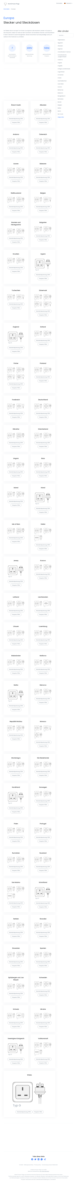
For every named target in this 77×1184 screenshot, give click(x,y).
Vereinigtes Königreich (16, 1038)
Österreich (43, 134)
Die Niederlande (43, 758)
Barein (59, 102)
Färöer (16, 363)
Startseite (59, 3)
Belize (59, 108)
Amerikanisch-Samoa (64, 52)
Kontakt (21, 1164)
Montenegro (16, 758)
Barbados (60, 99)
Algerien (60, 49)
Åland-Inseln (16, 105)
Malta (16, 685)
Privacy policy (37, 1164)
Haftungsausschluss (28, 1164)
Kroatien (16, 254)
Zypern (43, 254)
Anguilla (60, 66)
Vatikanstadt (43, 1038)
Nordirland (16, 787)
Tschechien (16, 290)
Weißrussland (16, 193)
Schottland (43, 882)
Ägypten (60, 43)
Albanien (43, 105)
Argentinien (61, 72)
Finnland (43, 363)
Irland (43, 488)
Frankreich (16, 400)
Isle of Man (16, 524)
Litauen (16, 626)
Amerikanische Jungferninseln (62, 56)
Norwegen (43, 787)
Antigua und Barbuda (64, 69)
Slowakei (43, 919)
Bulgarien (43, 222)
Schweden (43, 977)
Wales (29, 1075)
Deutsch (69, 3)
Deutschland (43, 400)
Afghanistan (61, 40)
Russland (43, 853)
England (16, 327)
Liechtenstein (43, 597)
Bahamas (60, 90)
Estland (43, 327)
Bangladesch (61, 96)
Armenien (60, 75)
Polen (16, 824)
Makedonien (16, 656)
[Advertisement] (29, 83)
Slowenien (16, 948)
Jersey (15, 561)
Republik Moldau (16, 721)
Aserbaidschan (62, 81)
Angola (60, 63)
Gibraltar (16, 429)
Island (16, 488)
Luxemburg (43, 626)
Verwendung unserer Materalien (50, 1164)
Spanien (43, 948)
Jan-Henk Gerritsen (44, 1171)
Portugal (43, 824)
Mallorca (43, 656)
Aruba (59, 78)
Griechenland (43, 429)
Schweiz (16, 1009)
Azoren (15, 164)
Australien (61, 84)
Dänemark (43, 290)
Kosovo (43, 561)
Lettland (16, 597)
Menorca (43, 685)
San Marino (16, 882)
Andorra (16, 134)
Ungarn (16, 458)
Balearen (43, 164)
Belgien (43, 193)
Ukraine (43, 1009)
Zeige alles (61, 117)
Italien (43, 524)
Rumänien (16, 853)
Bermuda (60, 114)
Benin (59, 111)
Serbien (16, 919)
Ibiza (43, 458)
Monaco (43, 721)
